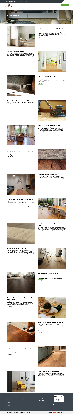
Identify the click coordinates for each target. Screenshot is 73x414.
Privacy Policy (25, 412)
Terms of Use (30, 412)
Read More (40, 37)
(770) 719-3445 (27, 1)
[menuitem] (18, 5)
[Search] (68, 1)
